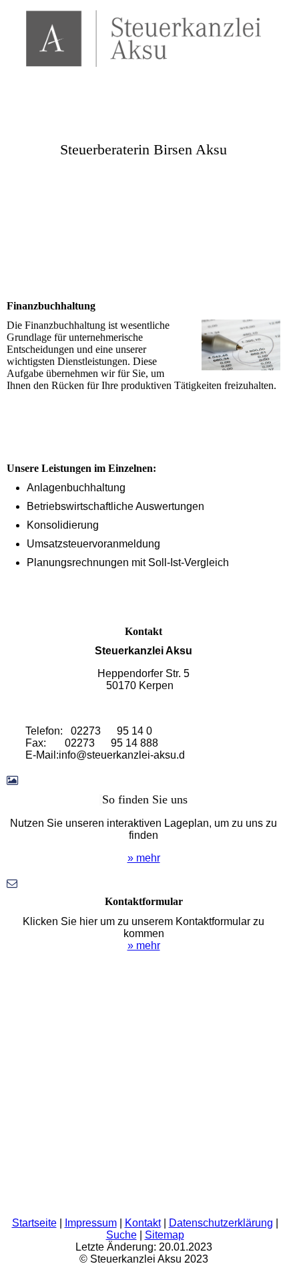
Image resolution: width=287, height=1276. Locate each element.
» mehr (143, 858)
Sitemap (164, 1235)
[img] (143, 33)
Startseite (34, 1223)
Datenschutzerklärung (221, 1223)
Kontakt (143, 1223)
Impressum (91, 1223)
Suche (121, 1235)
